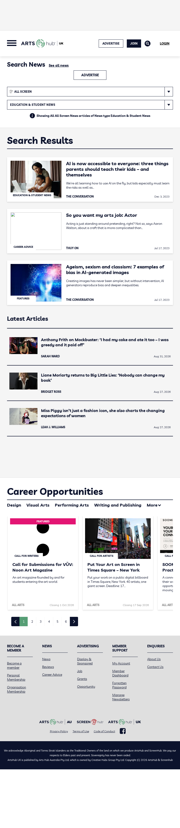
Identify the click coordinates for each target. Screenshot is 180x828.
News (46, 659)
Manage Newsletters (121, 697)
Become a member (14, 665)
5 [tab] (57, 621)
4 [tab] (49, 621)
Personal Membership (16, 677)
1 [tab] (24, 621)
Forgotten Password (119, 685)
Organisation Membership (16, 689)
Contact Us (155, 667)
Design (14, 505)
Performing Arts (72, 505)
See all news (59, 65)
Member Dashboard (120, 673)
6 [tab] (66, 621)
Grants (82, 679)
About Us (154, 659)
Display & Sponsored (85, 661)
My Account (121, 663)
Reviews (48, 667)
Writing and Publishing (117, 505)
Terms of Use (81, 731)
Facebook (123, 731)
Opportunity (86, 686)
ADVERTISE (111, 43)
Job (79, 671)
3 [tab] (40, 621)
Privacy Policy (59, 731)
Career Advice (52, 674)
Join (134, 43)
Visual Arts (37, 505)
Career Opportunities (55, 491)
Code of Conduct (104, 731)
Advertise (90, 75)
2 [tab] (32, 621)
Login (164, 43)
